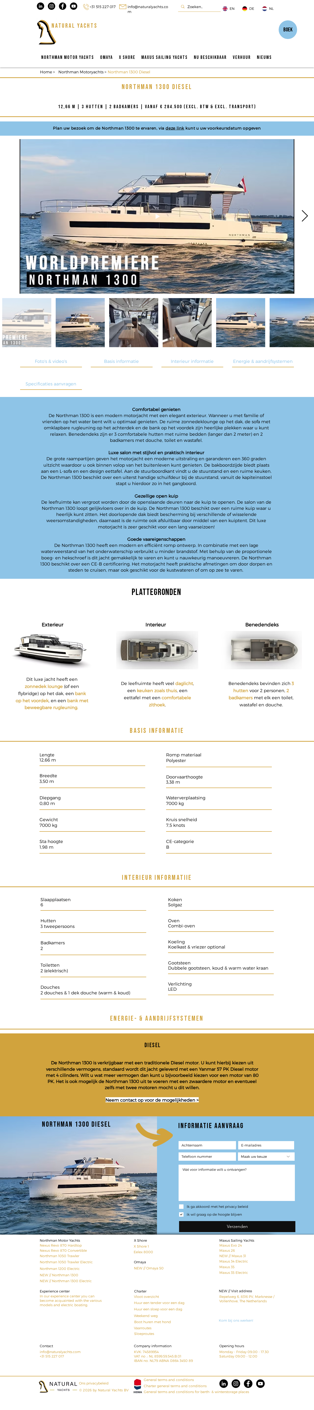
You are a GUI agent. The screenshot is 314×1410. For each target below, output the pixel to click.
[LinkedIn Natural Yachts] (40, 6)
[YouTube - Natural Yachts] (73, 6)
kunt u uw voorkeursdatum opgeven (223, 128)
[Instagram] (236, 1383)
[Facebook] (248, 1383)
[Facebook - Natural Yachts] (62, 6)
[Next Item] (304, 216)
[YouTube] (260, 1383)
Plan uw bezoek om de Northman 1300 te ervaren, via (108, 128)
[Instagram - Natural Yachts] (51, 6)
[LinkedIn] (223, 1383)
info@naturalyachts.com (60, 1352)
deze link (175, 128)
